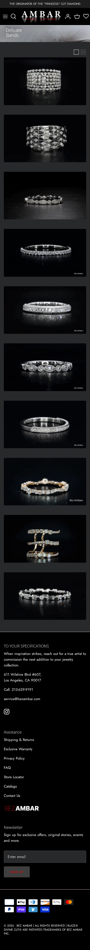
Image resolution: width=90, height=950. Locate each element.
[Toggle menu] (5, 16)
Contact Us (12, 795)
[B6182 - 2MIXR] (45, 481)
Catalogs (10, 786)
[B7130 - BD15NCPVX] (45, 310)
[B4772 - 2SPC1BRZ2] (45, 596)
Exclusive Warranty (18, 749)
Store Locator (14, 777)
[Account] (66, 16)
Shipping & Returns (19, 739)
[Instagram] (6, 711)
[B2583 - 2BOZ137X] (45, 252)
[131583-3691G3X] (45, 424)
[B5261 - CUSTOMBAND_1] (45, 538)
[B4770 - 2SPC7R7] (45, 81)
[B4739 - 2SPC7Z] (45, 138)
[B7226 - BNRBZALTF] (45, 367)
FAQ (7, 767)
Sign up (17, 872)
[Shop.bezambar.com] (41, 16)
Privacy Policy (14, 758)
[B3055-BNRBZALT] (45, 195)
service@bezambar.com (22, 699)
